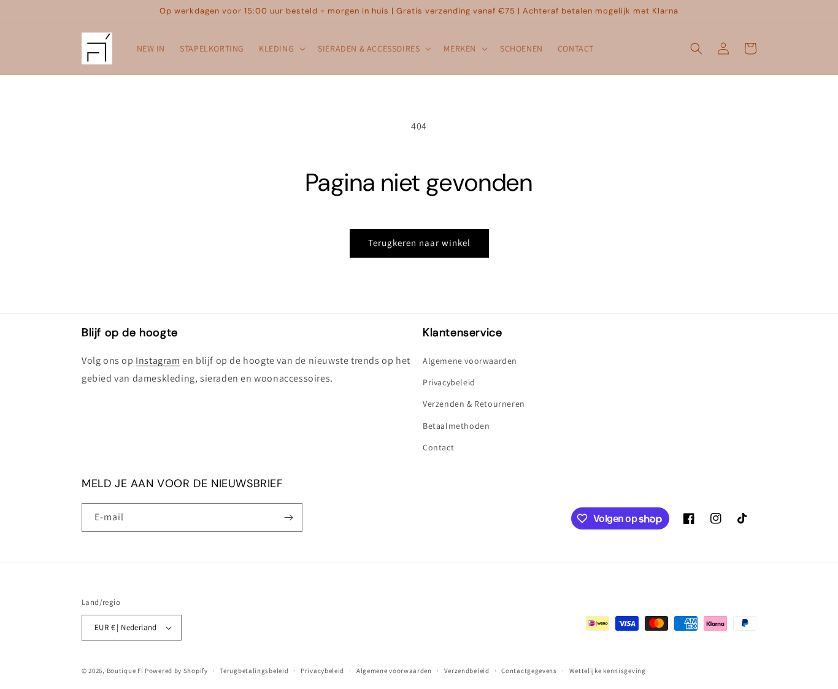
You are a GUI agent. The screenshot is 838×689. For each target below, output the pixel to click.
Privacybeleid (449, 382)
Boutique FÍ (125, 670)
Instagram (158, 360)
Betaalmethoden (456, 425)
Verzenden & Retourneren (474, 403)
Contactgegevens (529, 670)
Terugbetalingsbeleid (254, 670)
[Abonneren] (288, 517)
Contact (438, 447)
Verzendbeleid (467, 670)
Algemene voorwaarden (470, 360)
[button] (281, 48)
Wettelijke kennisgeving (607, 670)
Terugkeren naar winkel (419, 242)
